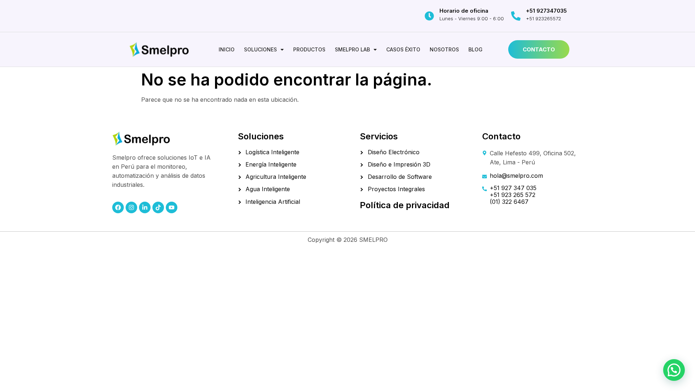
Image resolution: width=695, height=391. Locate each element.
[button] (263, 49)
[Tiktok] (158, 207)
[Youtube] (171, 207)
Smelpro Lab (352, 49)
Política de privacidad (405, 205)
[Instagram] (131, 207)
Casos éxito (403, 49)
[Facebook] (118, 207)
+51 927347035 (546, 10)
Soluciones (260, 49)
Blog (475, 49)
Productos (309, 49)
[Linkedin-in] (145, 207)
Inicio (227, 49)
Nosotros (444, 49)
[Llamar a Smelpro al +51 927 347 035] (516, 16)
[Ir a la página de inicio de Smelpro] (159, 49)
